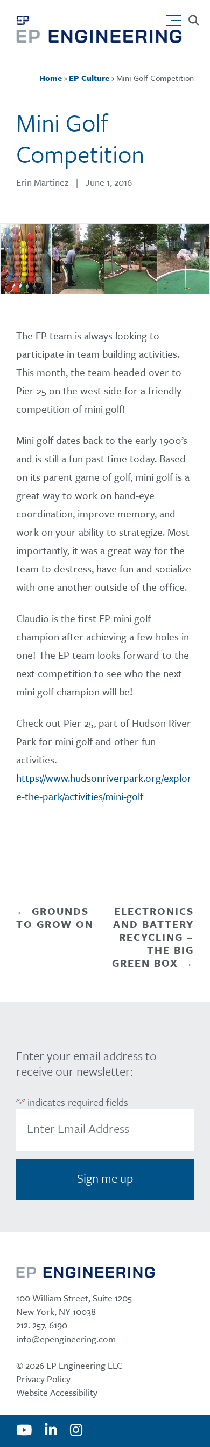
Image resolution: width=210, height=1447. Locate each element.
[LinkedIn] (51, 1430)
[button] (176, 18)
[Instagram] (76, 1430)
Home (50, 78)
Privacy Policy (43, 1378)
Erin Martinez (42, 182)
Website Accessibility (56, 1392)
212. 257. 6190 (41, 1325)
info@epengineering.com (66, 1339)
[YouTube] (24, 1430)
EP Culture (89, 78)
